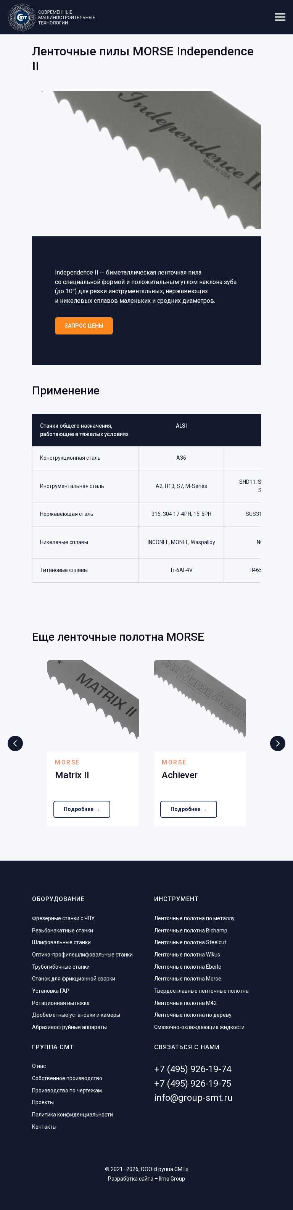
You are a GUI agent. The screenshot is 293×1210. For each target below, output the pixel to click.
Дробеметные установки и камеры (76, 1015)
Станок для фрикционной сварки (73, 979)
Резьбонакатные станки (62, 930)
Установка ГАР (50, 991)
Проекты (43, 1102)
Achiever (180, 775)
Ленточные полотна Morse (187, 979)
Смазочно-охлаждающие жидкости (199, 1027)
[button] (84, 325)
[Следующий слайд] (277, 743)
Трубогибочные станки (61, 967)
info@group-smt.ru (193, 1097)
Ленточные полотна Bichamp (190, 930)
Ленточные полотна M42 (185, 1003)
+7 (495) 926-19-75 (192, 1083)
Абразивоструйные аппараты (69, 1027)
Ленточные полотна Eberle (187, 967)
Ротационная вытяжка (61, 1003)
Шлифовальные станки (61, 942)
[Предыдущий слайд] (15, 743)
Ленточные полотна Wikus (187, 955)
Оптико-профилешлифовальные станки (82, 955)
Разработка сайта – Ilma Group (146, 1179)
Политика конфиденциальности (72, 1114)
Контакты (44, 1127)
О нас (39, 1066)
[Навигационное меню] (280, 17)
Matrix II (72, 775)
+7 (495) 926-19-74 (192, 1069)
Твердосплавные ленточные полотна (201, 991)
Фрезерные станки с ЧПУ (63, 918)
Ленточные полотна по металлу (194, 918)
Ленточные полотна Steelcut (190, 942)
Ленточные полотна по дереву (193, 1015)
